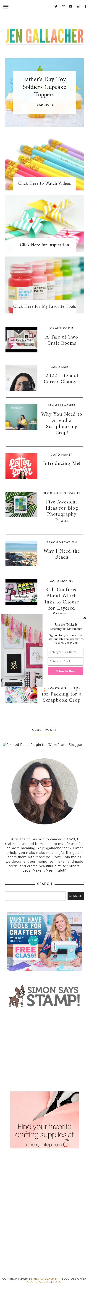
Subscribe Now (65, 671)
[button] (66, 626)
